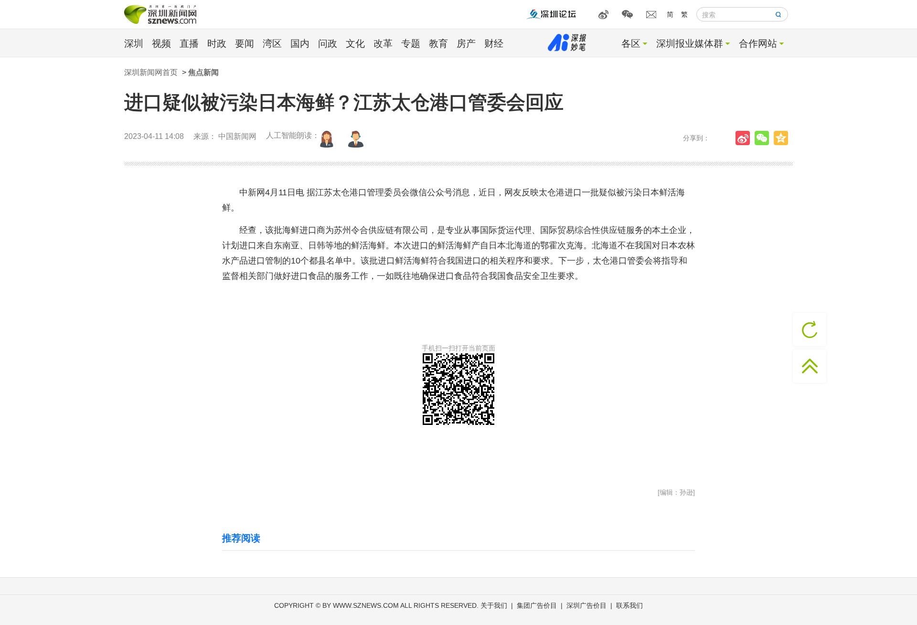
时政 (216, 43)
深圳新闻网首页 (151, 72)
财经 (493, 43)
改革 (383, 43)
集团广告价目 (537, 605)
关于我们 (493, 605)
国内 (299, 43)
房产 (466, 43)
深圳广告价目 (586, 605)
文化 (355, 43)
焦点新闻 (203, 72)
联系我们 (629, 605)
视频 (161, 43)
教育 (438, 43)
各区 (630, 43)
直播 (189, 43)
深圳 (133, 43)
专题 (410, 43)
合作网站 (758, 43)
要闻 (244, 43)
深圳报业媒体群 (689, 43)
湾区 (272, 43)
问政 (327, 43)
